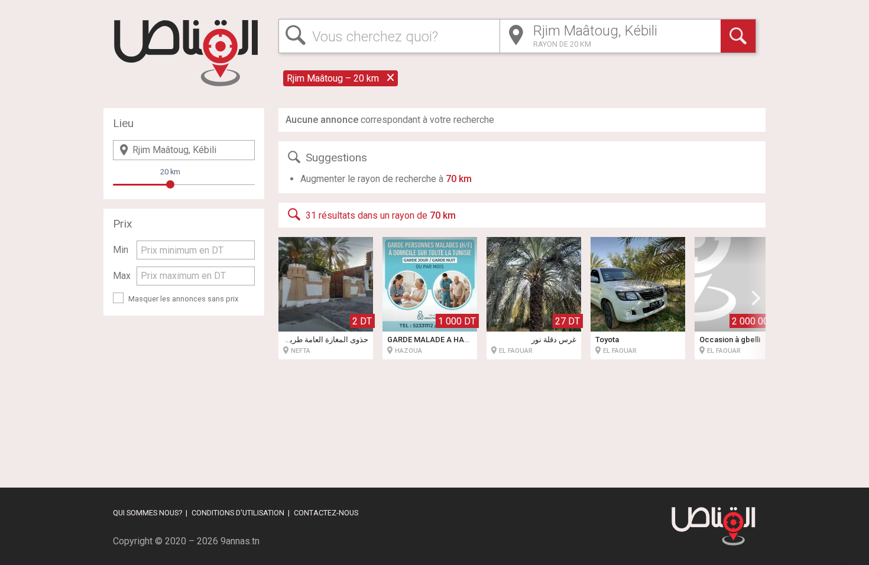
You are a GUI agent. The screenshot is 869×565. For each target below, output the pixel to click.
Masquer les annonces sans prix (183, 298)
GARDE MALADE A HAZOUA (436, 339)
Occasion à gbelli (729, 339)
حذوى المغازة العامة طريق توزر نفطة (308, 339)
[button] (756, 298)
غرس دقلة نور (553, 339)
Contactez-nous (326, 512)
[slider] (170, 184)
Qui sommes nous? (147, 512)
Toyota (607, 339)
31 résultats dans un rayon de (381, 215)
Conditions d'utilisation (238, 512)
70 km (459, 178)
